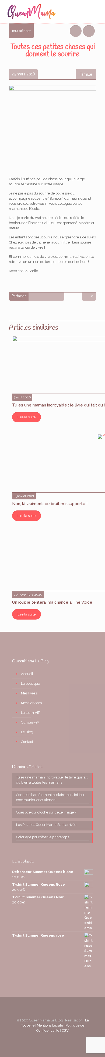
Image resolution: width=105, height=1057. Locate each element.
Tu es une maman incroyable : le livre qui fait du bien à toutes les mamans (52, 779)
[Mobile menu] (97, 12)
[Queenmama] (31, 11)
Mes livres (29, 693)
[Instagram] (60, 1038)
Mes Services (31, 703)
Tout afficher (21, 31)
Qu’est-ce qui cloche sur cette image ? (46, 812)
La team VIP (30, 713)
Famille (86, 74)
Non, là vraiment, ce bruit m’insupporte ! (50, 503)
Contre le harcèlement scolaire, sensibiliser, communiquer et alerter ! (50, 797)
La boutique (30, 684)
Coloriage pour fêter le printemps (42, 837)
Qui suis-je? (30, 722)
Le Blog (27, 732)
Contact (27, 742)
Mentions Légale (50, 1025)
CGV (65, 1030)
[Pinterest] (52, 1038)
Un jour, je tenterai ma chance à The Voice (52, 602)
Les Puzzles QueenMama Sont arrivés (46, 825)
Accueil (27, 674)
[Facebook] (45, 1038)
